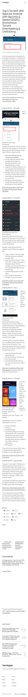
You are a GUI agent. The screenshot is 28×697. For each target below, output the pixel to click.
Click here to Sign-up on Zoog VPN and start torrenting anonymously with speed (13, 282)
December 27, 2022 (23, 629)
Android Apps (16, 52)
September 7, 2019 (23, 646)
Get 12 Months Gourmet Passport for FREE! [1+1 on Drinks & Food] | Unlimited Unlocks (9, 646)
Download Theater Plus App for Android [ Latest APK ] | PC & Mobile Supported (11, 637)
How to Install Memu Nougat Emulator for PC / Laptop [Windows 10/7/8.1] (6, 545)
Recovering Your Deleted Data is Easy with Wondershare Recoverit (19, 545)
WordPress (23, 694)
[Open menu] (25, 2)
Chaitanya (9, 52)
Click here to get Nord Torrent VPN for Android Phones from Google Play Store (12, 189)
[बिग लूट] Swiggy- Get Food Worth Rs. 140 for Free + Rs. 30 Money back (11, 654)
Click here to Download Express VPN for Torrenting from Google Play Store (13, 489)
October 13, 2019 (24, 637)
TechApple (5, 2)
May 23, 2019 (25, 654)
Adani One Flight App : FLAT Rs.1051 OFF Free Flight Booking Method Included (10, 630)
